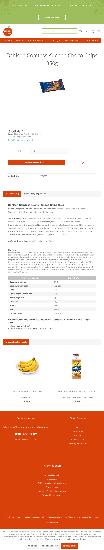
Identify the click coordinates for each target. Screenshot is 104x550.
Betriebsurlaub (52, 475)
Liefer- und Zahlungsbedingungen (52, 491)
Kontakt (78, 435)
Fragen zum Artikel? (20, 326)
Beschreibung (12, 194)
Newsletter (78, 431)
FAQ (78, 427)
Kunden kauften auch (16, 342)
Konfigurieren (69, 546)
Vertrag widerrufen (78, 443)
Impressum (52, 479)
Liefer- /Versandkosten (51, 517)
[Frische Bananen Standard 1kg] (27, 366)
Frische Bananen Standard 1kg (27, 391)
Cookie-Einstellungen (52, 495)
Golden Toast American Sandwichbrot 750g (76, 391)
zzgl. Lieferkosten (24, 137)
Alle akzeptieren (50, 546)
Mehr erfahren (52, 17)
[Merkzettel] (80, 31)
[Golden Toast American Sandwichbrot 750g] (76, 366)
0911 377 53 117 (26, 434)
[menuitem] (59, 31)
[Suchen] (74, 31)
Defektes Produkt (78, 439)
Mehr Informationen (76, 539)
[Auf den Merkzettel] (83, 162)
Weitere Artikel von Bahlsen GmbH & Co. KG (32, 328)
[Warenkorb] (92, 31)
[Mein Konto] (86, 31)
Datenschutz (52, 487)
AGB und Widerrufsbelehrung (52, 483)
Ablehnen (33, 546)
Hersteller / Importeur (35, 194)
